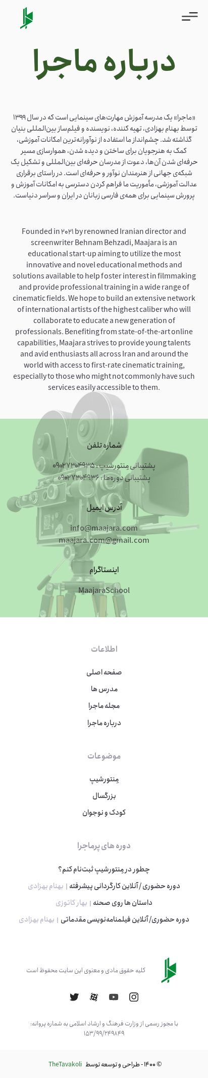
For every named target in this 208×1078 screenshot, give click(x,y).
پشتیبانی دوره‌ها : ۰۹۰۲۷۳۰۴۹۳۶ (104, 478)
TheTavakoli (65, 1064)
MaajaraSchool (104, 591)
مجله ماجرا (104, 705)
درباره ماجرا (104, 723)
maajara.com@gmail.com (104, 541)
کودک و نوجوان (104, 812)
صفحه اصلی (104, 672)
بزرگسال (104, 796)
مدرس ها (104, 689)
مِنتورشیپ (104, 779)
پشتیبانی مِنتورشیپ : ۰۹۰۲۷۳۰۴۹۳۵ (104, 466)
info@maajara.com (104, 529)
